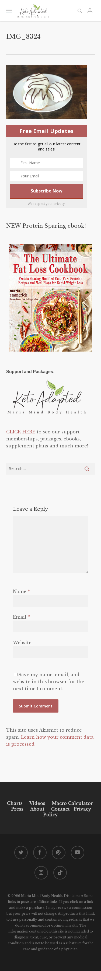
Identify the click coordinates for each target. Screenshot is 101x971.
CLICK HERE (20, 431)
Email (21, 617)
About (37, 809)
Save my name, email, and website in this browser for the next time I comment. (48, 681)
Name (21, 591)
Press (17, 809)
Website (22, 642)
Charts (15, 803)
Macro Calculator (72, 803)
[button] (9, 10)
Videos (37, 803)
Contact (60, 809)
